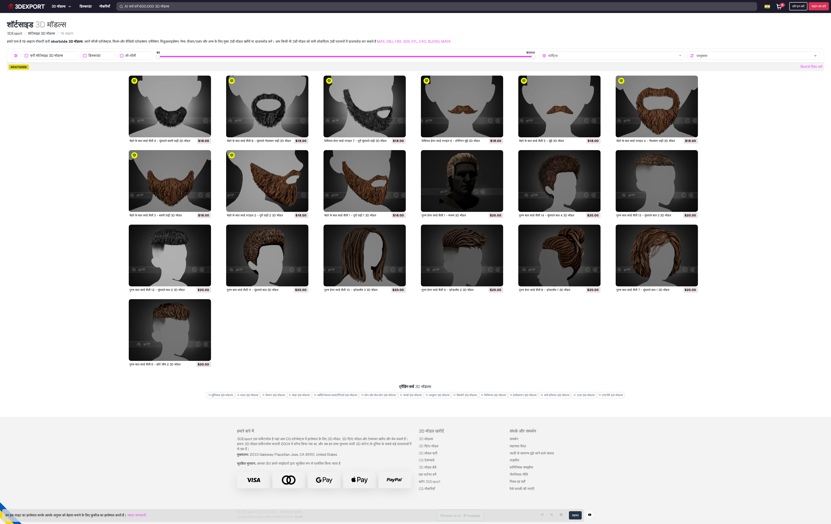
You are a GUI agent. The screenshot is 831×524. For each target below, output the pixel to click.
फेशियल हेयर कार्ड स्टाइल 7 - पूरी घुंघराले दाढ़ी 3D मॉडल (355, 141)
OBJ (389, 41)
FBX (398, 41)
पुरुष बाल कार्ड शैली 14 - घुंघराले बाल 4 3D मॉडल (546, 215)
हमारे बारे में (245, 431)
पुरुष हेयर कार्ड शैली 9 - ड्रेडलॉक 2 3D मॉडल (447, 290)
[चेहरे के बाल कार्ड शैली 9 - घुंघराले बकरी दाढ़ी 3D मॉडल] (170, 106)
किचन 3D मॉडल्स (275, 395)
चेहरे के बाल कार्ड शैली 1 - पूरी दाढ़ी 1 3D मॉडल (350, 215)
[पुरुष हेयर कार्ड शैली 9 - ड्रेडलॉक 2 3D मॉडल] (462, 255)
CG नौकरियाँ (427, 489)
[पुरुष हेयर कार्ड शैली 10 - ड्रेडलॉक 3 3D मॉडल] (365, 255)
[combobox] (615, 55)
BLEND (434, 41)
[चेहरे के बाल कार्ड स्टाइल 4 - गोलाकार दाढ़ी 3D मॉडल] (657, 106)
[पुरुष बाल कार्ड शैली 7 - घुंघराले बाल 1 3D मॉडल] (657, 255)
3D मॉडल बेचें (427, 467)
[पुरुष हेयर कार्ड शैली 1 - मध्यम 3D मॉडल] (462, 181)
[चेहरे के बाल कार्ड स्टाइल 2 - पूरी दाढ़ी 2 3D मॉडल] (267, 181)
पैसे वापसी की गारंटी (522, 489)
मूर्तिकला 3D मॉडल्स (222, 395)
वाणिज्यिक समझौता (521, 467)
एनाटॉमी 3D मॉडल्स (612, 395)
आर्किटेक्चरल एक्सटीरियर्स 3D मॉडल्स (336, 395)
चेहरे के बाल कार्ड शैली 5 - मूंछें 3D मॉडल (541, 141)
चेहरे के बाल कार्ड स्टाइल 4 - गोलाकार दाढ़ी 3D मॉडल (645, 141)
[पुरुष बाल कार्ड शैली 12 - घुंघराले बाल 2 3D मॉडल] (170, 255)
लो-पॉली (130, 56)
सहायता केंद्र (518, 446)
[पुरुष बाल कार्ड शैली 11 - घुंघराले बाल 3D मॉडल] (267, 255)
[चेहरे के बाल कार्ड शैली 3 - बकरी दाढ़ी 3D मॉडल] (170, 181)
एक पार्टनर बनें (427, 474)
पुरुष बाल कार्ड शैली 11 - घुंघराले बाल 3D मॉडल (252, 290)
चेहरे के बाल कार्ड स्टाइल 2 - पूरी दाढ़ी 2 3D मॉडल (255, 215)
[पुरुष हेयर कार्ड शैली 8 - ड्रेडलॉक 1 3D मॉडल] (559, 255)
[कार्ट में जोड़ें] (196, 131)
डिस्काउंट (95, 56)
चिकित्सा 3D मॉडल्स (494, 395)
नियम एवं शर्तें (517, 481)
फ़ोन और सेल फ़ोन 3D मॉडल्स (380, 395)
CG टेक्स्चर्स (426, 460)
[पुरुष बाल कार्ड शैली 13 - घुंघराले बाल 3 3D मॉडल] (657, 181)
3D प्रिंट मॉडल (428, 446)
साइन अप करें (819, 6)
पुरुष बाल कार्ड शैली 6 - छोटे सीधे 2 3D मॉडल (154, 364)
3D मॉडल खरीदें (431, 431)
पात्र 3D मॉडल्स (249, 395)
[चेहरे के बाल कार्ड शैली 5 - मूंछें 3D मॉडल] (559, 106)
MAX (381, 41)
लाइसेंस (514, 460)
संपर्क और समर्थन (523, 431)
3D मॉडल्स (426, 439)
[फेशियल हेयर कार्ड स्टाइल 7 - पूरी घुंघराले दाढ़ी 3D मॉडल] (365, 106)
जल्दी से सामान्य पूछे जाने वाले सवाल (532, 453)
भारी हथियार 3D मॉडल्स (556, 395)
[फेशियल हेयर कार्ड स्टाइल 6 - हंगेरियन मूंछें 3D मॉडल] (462, 106)
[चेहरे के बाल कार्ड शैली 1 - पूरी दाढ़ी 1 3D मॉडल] (365, 181)
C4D (422, 41)
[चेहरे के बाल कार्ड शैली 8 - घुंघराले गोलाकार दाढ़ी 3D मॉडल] (267, 106)
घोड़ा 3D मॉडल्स (300, 395)
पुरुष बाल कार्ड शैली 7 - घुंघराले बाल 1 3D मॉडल (642, 290)
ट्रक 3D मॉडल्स (585, 395)
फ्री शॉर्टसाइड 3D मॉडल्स (46, 56)
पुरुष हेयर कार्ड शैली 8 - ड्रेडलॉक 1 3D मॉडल (544, 290)
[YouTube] (589, 515)
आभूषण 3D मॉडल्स (438, 395)
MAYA (446, 41)
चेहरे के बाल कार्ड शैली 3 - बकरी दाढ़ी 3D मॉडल (155, 215)
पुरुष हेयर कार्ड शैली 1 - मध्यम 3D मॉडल (444, 215)
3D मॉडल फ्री (428, 453)
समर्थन (514, 439)
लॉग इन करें (798, 6)
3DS (406, 41)
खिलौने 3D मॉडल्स (466, 395)
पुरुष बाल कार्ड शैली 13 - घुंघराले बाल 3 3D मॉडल (643, 215)
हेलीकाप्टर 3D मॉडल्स (524, 395)
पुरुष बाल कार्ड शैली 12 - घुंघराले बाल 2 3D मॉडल (157, 290)
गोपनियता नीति (519, 474)
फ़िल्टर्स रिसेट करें (811, 67)
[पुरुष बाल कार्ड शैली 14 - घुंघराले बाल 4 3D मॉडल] (559, 181)
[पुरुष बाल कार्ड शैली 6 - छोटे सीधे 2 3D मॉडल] (170, 330)
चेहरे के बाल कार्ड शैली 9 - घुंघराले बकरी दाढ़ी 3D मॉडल (159, 141)
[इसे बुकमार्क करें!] (205, 131)
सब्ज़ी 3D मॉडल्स (412, 395)
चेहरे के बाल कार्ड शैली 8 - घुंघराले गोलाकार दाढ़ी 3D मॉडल (259, 141)
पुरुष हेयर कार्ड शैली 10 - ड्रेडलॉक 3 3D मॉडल (350, 290)
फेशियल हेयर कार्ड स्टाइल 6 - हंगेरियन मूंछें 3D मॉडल (451, 141)
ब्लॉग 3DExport (429, 481)
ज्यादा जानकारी (136, 515)
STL (414, 41)
